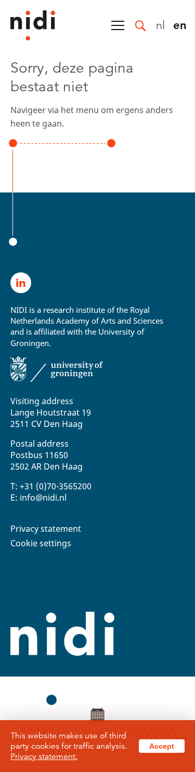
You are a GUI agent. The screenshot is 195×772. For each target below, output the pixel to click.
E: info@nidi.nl (38, 497)
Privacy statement (45, 528)
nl (160, 24)
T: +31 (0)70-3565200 (51, 486)
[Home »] (27, 25)
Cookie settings (40, 543)
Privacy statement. (43, 756)
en (180, 24)
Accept (161, 746)
